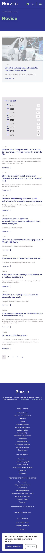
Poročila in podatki (22, 499)
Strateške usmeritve (22, 424)
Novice (22, 529)
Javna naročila (22, 438)
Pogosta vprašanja (22, 441)
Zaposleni (23, 418)
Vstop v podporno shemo (22, 485)
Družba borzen (22, 409)
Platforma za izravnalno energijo (22, 467)
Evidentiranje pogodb (22, 462)
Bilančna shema (22, 459)
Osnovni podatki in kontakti (22, 416)
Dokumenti (22, 473)
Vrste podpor (22, 488)
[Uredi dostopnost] (27, 4)
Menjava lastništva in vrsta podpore (22, 493)
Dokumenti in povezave (22, 444)
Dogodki (22, 421)
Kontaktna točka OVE (22, 525)
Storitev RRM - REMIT (22, 523)
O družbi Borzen (22, 413)
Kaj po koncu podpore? (22, 496)
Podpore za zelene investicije (22, 507)
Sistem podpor (22, 482)
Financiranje (22, 502)
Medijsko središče (22, 430)
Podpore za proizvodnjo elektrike (22, 478)
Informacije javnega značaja (22, 436)
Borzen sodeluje (22, 433)
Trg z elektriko (22, 455)
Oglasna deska (22, 450)
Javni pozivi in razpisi (22, 447)
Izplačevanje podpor (22, 490)
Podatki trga (22, 470)
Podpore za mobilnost (22, 512)
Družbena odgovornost (22, 427)
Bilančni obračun (22, 464)
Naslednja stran (22, 357)
